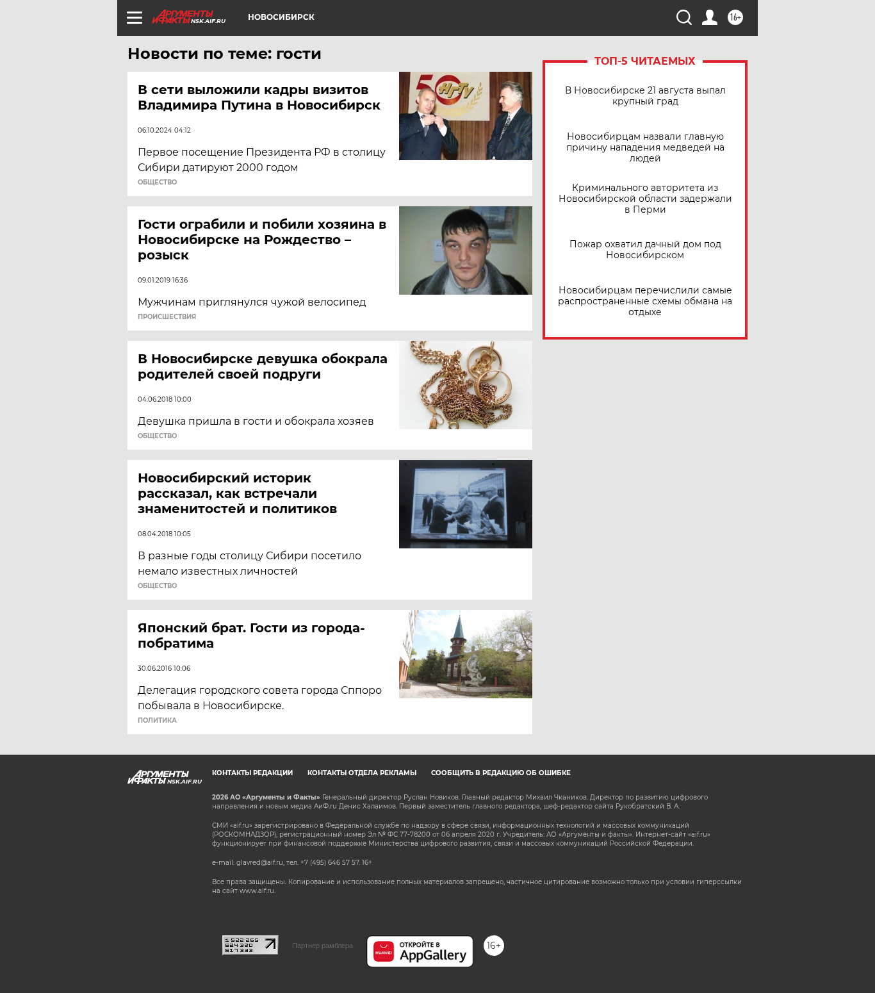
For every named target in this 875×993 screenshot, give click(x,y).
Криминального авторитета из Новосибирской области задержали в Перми (645, 199)
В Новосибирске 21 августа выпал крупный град (645, 96)
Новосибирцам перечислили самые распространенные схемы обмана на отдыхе (645, 301)
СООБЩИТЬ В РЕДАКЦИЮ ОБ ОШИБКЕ (501, 773)
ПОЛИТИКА (157, 721)
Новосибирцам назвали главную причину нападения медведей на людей (645, 147)
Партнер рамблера (322, 945)
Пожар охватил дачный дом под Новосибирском (645, 250)
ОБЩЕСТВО (157, 182)
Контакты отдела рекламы (361, 773)
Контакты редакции (252, 773)
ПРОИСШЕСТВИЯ (167, 317)
